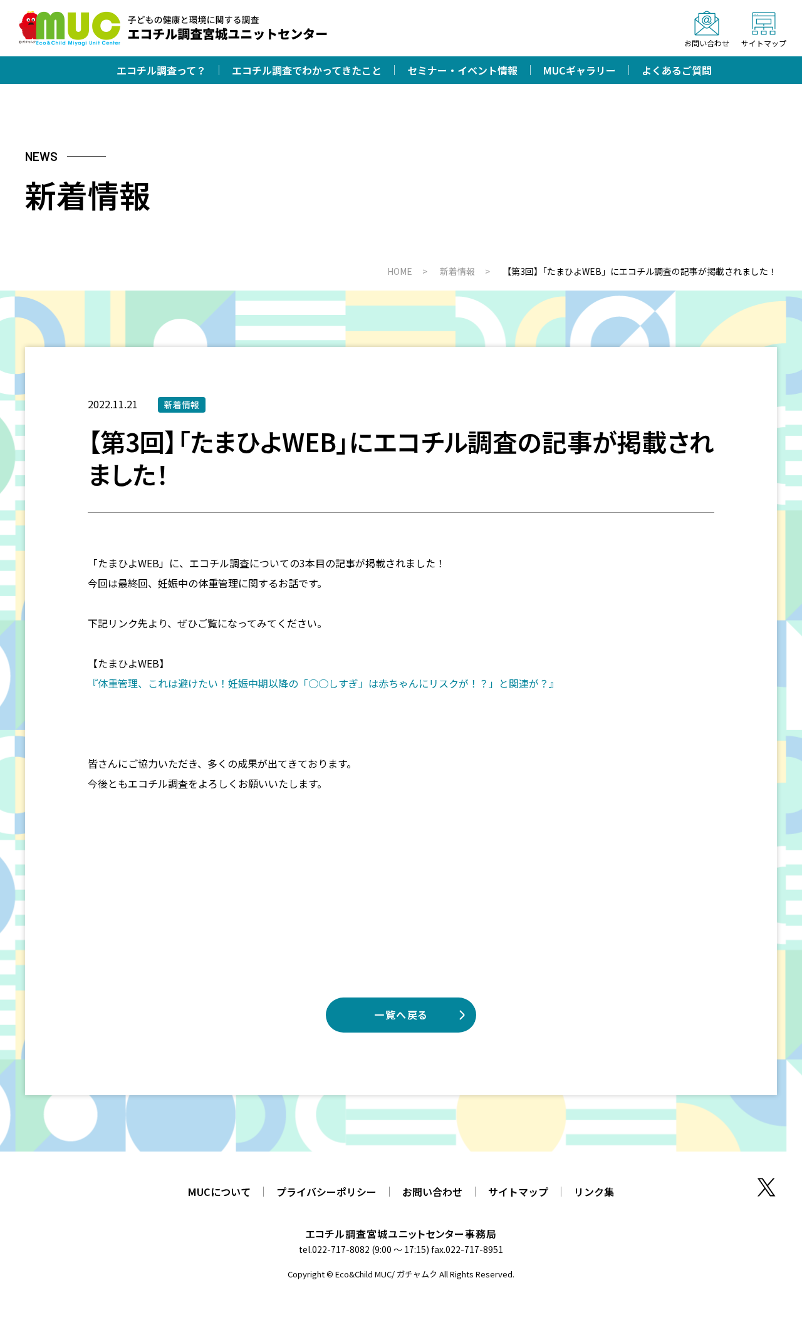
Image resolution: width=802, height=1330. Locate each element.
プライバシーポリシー (326, 1191)
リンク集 (594, 1191)
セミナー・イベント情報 (462, 70)
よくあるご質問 (677, 70)
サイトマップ (518, 1191)
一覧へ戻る (401, 1014)
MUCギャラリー (579, 70)
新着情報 (181, 404)
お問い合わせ (432, 1191)
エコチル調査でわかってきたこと (307, 70)
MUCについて (219, 1191)
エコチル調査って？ (161, 70)
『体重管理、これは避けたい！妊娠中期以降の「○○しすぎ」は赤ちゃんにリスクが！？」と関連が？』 (323, 683)
